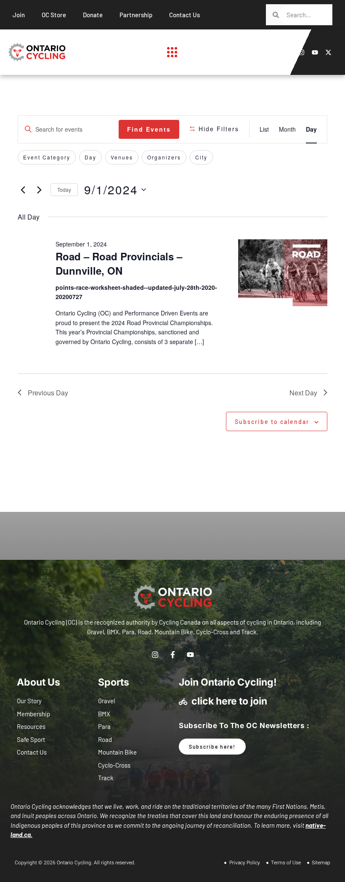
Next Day (303, 392)
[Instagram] (301, 52)
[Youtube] (315, 52)
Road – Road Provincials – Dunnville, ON (119, 263)
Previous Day (48, 392)
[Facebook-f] (288, 52)
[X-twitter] (328, 52)
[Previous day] (23, 190)
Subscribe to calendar (272, 421)
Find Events (149, 129)
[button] (172, 52)
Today (64, 189)
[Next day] (39, 190)
